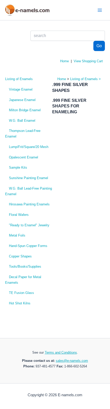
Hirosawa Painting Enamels (29, 204)
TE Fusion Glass (21, 293)
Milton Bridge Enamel (25, 110)
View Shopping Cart (88, 61)
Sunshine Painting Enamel (28, 178)
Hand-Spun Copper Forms (28, 246)
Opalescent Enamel (23, 157)
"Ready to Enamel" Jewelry (29, 225)
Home (64, 61)
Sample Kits (18, 167)
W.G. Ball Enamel (22, 120)
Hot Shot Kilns (19, 303)
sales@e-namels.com (72, 361)
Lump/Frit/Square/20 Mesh (28, 147)
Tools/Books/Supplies (25, 266)
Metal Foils (17, 235)
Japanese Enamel (22, 100)
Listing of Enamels (19, 79)
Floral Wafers (19, 215)
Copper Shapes (20, 256)
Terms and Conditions (61, 352)
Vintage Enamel (20, 89)
